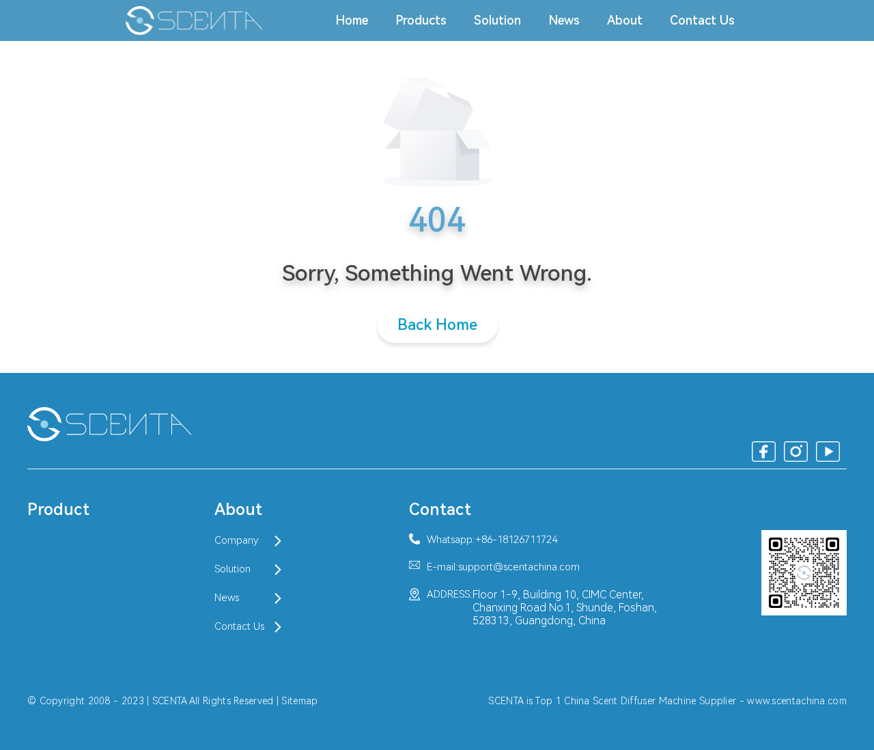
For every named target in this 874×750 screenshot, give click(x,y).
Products (421, 20)
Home (351, 20)
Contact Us (702, 20)
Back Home (437, 324)
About (625, 20)
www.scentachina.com (797, 700)
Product (58, 509)
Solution (497, 20)
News (564, 20)
